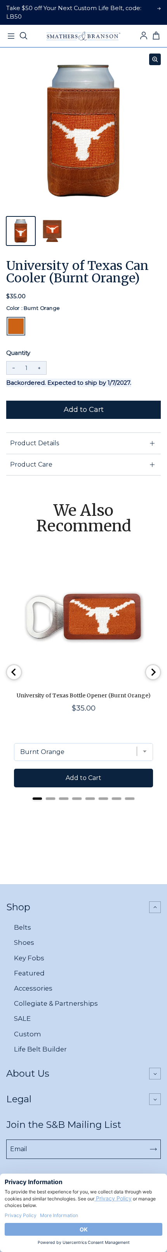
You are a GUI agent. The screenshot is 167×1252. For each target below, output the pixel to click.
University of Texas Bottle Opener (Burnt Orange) (84, 695)
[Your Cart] (156, 36)
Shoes (24, 942)
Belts (22, 927)
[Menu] (11, 36)
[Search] (23, 36)
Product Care (31, 464)
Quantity (18, 352)
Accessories (33, 988)
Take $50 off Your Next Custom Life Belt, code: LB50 (73, 12)
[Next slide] (153, 672)
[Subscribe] (153, 1149)
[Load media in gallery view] (20, 231)
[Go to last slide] (14, 672)
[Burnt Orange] (16, 326)
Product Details (34, 443)
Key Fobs (29, 958)
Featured (29, 973)
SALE (22, 1018)
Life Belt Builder (40, 1049)
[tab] (37, 798)
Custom (27, 1034)
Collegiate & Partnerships (56, 1003)
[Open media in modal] (155, 59)
